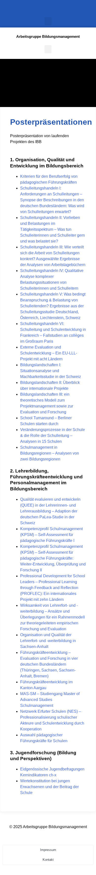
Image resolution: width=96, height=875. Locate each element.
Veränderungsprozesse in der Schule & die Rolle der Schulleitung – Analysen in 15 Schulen (52, 436)
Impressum (48, 850)
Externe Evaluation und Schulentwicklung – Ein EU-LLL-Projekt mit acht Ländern (48, 353)
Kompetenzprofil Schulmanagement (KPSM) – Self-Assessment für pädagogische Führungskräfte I (51, 535)
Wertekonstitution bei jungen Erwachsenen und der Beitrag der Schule (49, 787)
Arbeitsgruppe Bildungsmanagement (48, 36)
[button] (48, 21)
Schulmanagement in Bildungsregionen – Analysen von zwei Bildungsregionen (49, 453)
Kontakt (48, 860)
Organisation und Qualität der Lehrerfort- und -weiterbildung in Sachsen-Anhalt (48, 641)
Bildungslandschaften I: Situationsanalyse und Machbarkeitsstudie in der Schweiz (50, 371)
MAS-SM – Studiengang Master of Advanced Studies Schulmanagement (50, 700)
